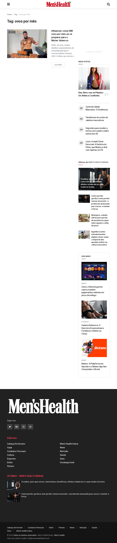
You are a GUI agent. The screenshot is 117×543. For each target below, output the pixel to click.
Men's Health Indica (69, 444)
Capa (9, 447)
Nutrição (64, 451)
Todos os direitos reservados (25, 535)
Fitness (85, 322)
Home (9, 14)
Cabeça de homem (16, 444)
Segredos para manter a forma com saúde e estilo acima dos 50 (97, 131)
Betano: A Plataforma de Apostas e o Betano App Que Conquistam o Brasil (94, 366)
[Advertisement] (97, 31)
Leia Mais (58, 65)
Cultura (10, 455)
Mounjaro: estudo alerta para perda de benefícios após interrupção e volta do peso (100, 220)
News (11, 32)
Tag (15, 14)
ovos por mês (24, 14)
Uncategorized (67, 462)
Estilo (10, 462)
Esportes (11, 459)
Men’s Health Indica (24, 531)
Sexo (62, 459)
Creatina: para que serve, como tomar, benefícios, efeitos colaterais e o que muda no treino (63, 482)
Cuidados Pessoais (16, 451)
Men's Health (59, 535)
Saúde (63, 455)
